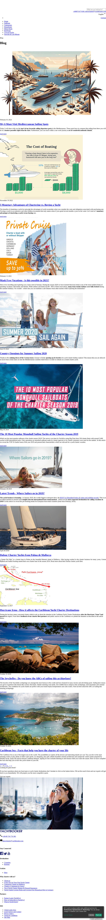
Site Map (7, 917)
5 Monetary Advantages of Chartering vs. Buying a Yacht (30, 205)
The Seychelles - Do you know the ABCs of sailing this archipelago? (35, 678)
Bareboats (7, 31)
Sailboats (7, 23)
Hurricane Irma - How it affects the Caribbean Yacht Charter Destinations (39, 610)
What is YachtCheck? (11, 902)
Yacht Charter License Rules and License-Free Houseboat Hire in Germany (28, 890)
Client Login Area (10, 910)
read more (3, 134)
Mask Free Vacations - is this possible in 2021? (24, 280)
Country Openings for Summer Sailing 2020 (23, 353)
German (103, 18)
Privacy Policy (9, 914)
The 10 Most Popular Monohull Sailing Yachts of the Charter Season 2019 (39, 434)
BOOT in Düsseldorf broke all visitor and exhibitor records (79, 498)
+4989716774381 (79, 11)
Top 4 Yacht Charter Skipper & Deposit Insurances (20, 888)
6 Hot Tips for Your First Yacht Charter (17, 882)
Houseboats (8, 27)
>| (11, 766)
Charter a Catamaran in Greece (14, 886)
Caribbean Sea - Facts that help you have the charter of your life (34, 750)
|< (0, 766)
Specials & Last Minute (11, 34)
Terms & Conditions (10, 915)
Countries (7, 862)
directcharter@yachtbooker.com (95, 11)
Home (6, 21)
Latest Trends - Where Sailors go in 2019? (22, 493)
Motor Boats (8, 29)
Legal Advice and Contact (12, 912)
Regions (7, 864)
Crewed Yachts (9, 32)
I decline (91, 915)
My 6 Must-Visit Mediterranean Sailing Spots (24, 124)
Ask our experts (5, 776)
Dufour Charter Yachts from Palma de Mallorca (25, 555)
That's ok (98, 915)
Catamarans (8, 25)
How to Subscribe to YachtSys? (14, 900)
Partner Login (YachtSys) (12, 898)
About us (7, 881)
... (8, 766)
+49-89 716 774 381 (9, 836)
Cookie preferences (96, 919)
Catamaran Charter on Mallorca (14, 884)
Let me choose (68, 915)
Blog (5, 872)
